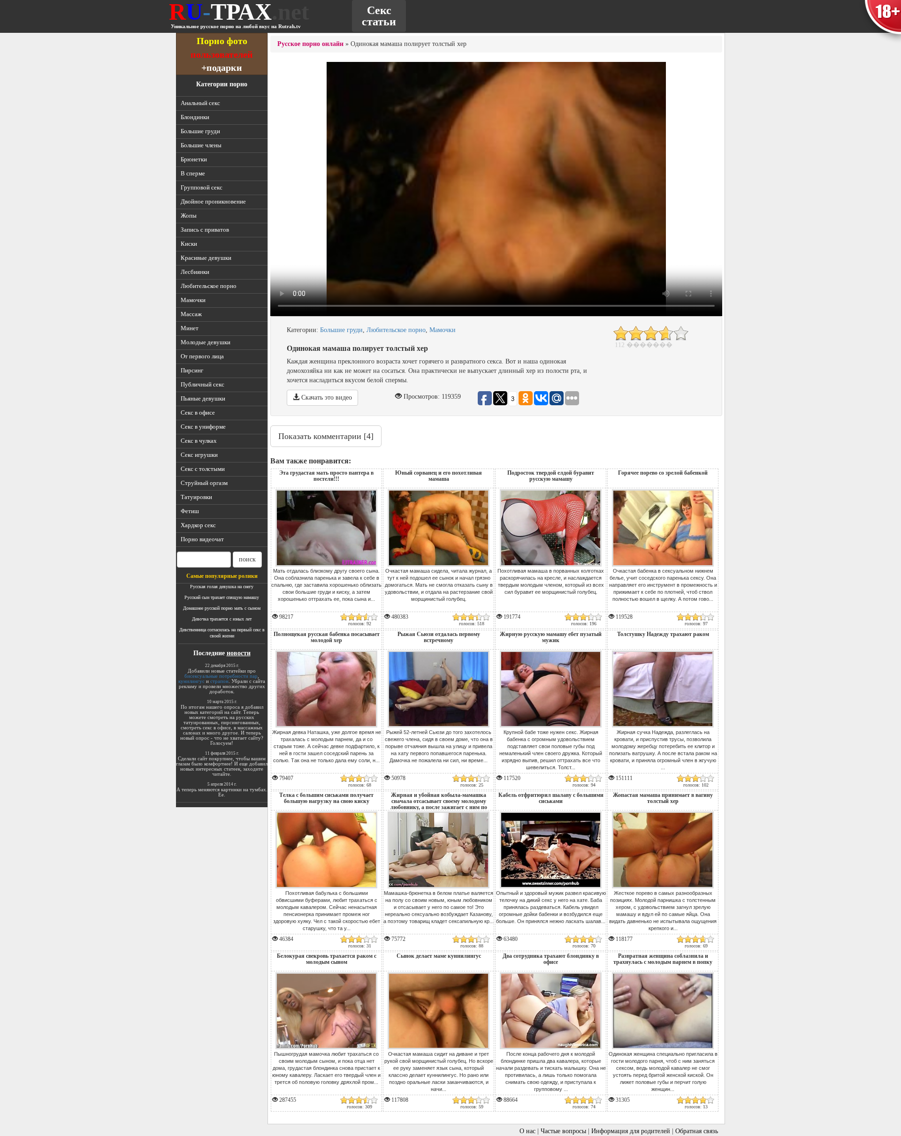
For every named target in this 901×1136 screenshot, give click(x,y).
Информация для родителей (630, 1131)
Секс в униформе (203, 426)
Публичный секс (202, 384)
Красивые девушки (206, 257)
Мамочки (193, 299)
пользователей (222, 54)
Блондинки (195, 117)
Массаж (191, 314)
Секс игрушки (199, 454)
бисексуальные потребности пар (221, 676)
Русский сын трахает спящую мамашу (221, 597)
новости (239, 653)
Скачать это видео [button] (325, 397)
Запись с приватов (205, 229)
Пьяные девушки (203, 398)
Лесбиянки (195, 271)
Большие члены (201, 145)
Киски (189, 243)
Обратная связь (696, 1131)
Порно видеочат (202, 539)
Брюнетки (194, 159)
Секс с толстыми (203, 468)
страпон (219, 681)
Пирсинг (192, 370)
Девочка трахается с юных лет (222, 618)
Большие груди (200, 131)
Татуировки (196, 496)
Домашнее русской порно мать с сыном (221, 608)
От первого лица (202, 356)
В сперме (193, 173)
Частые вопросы (563, 1131)
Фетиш (190, 511)
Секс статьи (379, 16)
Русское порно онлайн (310, 43)
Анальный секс (200, 102)
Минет (190, 328)
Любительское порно (209, 285)
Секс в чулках (199, 440)
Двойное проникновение (213, 201)
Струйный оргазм (204, 482)
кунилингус (191, 681)
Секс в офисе (198, 412)
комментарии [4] (326, 436)
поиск (247, 559)
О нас (527, 1131)
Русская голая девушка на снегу (221, 586)
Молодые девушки (205, 342)
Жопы (189, 215)
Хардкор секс (198, 525)
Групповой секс (201, 187)
